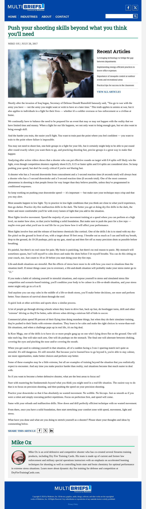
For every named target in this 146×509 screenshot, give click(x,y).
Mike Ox (14, 43)
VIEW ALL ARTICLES (109, 92)
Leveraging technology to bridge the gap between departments (115, 60)
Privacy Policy (73, 504)
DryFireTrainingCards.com (25, 472)
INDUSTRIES (29, 16)
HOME (12, 16)
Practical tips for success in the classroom (115, 85)
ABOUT (46, 16)
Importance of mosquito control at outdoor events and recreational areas (116, 78)
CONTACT (62, 16)
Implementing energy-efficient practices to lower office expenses (116, 69)
